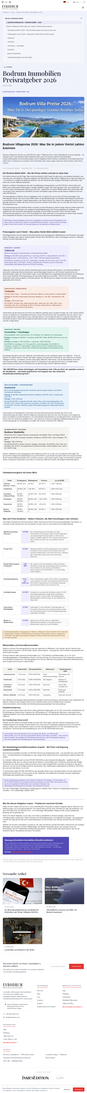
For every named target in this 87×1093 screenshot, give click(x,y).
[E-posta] (10, 2)
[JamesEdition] (3, 2)
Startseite (6, 12)
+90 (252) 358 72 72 (12, 1014)
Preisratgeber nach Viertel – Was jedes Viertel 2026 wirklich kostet (31, 34)
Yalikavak (11, 38)
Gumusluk (11, 49)
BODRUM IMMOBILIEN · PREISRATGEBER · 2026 (25, 22)
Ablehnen (67, 1089)
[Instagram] (6, 2)
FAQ (38, 997)
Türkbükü (11, 42)
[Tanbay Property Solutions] (60, 1078)
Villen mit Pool (8, 1036)
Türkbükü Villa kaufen (69, 1000)
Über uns (40, 991)
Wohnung (65, 994)
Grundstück (66, 997)
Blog (12, 12)
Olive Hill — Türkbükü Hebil (12, 1061)
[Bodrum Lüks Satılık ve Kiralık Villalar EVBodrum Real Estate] (12, 985)
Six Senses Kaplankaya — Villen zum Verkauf (18, 1055)
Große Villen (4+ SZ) (10, 1039)
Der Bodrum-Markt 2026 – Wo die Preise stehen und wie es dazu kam (32, 30)
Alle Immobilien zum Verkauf (72, 1007)
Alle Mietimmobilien (10, 1042)
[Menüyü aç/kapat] (83, 7)
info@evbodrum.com (13, 1017)
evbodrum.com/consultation (22, 852)
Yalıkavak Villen (67, 1003)
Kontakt (40, 1003)
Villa (63, 991)
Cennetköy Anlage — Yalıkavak (56, 1055)
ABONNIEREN (76, 966)
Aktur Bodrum (50, 1058)
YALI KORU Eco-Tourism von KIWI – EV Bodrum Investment (61, 911)
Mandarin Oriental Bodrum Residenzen (16, 1058)
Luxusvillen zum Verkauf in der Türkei (19, 950)
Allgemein (8, 67)
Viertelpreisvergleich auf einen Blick (20, 57)
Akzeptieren (79, 1089)
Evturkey (40, 1000)
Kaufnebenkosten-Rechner (46, 1007)
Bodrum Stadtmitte (14, 53)
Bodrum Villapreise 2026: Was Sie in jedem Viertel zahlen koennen (29, 26)
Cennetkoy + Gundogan (16, 46)
